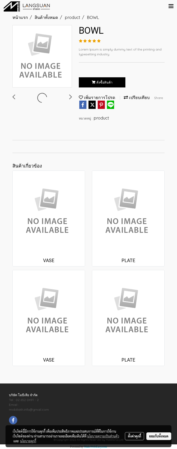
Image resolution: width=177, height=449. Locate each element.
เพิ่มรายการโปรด (99, 97)
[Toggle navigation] (171, 6)
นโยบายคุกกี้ (28, 441)
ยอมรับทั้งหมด (158, 436)
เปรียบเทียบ (139, 97)
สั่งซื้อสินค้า (103, 82)
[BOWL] (42, 56)
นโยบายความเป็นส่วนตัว (103, 436)
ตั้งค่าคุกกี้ (134, 436)
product (101, 118)
